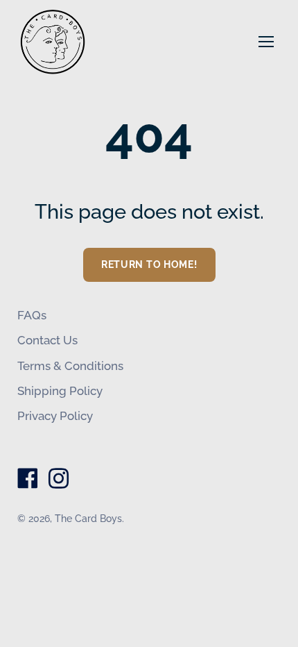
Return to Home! (149, 264)
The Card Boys (88, 518)
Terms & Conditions (70, 366)
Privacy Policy (55, 416)
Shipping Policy (60, 391)
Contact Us (47, 340)
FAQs (31, 315)
